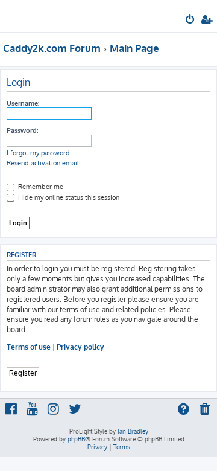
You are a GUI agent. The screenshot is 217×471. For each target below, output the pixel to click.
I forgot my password (38, 153)
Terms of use (29, 346)
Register (23, 372)
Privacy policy (80, 346)
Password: (22, 130)
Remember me (39, 186)
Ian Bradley (133, 431)
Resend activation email (43, 163)
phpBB (76, 439)
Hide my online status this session (67, 197)
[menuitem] (190, 20)
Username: (23, 103)
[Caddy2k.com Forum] (29, 15)
